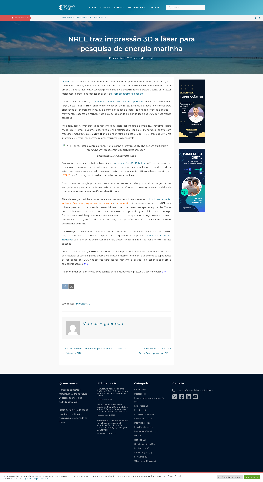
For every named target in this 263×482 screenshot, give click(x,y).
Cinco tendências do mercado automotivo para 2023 (56, 18)
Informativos (140, 423)
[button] (255, 17)
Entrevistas (139, 406)
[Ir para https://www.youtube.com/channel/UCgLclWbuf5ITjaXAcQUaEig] (195, 397)
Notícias (138, 440)
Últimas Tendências (143, 461)
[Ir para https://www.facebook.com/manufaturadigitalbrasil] (181, 397)
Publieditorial (140, 448)
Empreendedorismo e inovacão (149, 398)
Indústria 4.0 (140, 418)
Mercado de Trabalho (144, 431)
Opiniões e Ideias (142, 444)
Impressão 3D (82, 303)
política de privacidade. (36, 478)
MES (136, 435)
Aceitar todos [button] (252, 477)
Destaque (139, 394)
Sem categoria (141, 452)
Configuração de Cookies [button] (229, 477)
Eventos (138, 410)
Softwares (139, 457)
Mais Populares (141, 427)
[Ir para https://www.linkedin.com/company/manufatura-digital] (188, 397)
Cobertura (139, 389)
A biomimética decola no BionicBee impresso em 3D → (155, 349)
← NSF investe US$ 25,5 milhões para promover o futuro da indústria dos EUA (94, 349)
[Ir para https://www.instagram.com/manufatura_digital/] (174, 397)
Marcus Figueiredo (144, 58)
